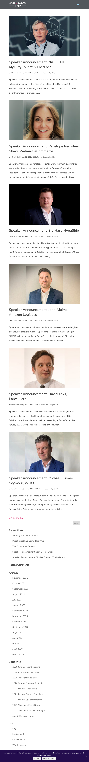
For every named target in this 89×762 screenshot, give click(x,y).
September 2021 (20, 588)
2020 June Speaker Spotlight (26, 666)
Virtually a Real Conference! (25, 535)
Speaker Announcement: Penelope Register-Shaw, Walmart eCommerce (44, 149)
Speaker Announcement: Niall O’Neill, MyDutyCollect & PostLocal (38, 64)
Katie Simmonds (17, 236)
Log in (15, 728)
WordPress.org (19, 745)
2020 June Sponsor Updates (25, 672)
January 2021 (18, 605)
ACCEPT (37, 758)
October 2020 (19, 621)
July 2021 (17, 599)
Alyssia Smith (16, 73)
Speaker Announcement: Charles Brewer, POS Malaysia (38, 557)
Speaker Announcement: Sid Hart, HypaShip (44, 230)
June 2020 (17, 638)
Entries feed (18, 734)
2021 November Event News (26, 705)
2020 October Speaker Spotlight (27, 683)
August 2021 (18, 594)
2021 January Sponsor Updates (27, 699)
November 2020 (20, 616)
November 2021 (20, 577)
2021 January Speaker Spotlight (44, 73)
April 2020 (17, 649)
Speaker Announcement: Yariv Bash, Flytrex (32, 551)
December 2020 (20, 610)
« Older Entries (16, 518)
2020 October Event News (25, 677)
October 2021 (19, 583)
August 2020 (18, 632)
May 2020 (17, 643)
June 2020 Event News (23, 716)
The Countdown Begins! (23, 546)
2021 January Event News (24, 688)
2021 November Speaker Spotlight (28, 710)
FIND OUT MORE (49, 758)
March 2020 (18, 654)
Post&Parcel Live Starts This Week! (28, 540)
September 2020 (20, 627)
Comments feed (19, 739)
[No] (86, 756)
